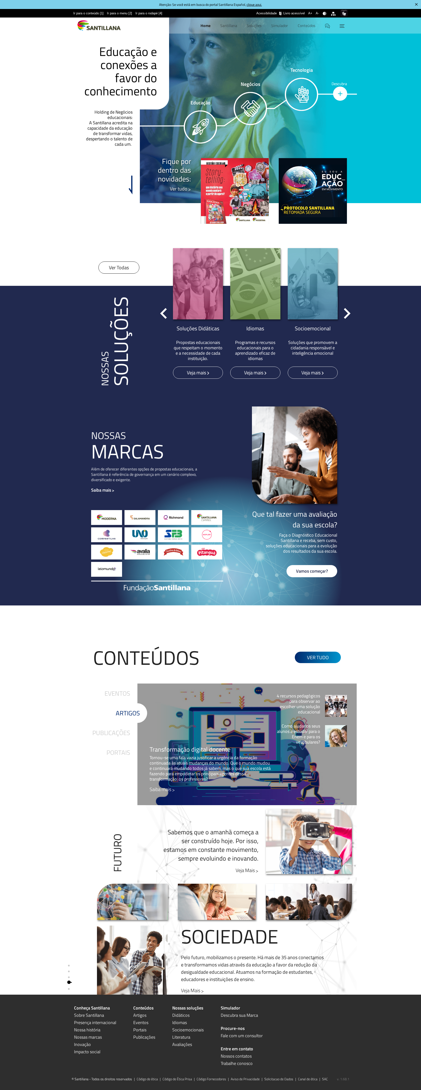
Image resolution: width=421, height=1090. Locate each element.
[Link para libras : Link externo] (344, 13)
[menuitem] (88, 13)
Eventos (117, 693)
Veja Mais (245, 870)
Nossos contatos (236, 1056)
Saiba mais (101, 490)
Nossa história (87, 1030)
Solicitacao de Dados (278, 1078)
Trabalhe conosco (237, 1063)
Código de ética (147, 1078)
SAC (325, 1078)
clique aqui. (254, 4)
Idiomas (179, 1022)
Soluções (254, 25)
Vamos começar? (312, 571)
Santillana (228, 25)
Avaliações (182, 1044)
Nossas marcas (88, 1037)
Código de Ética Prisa (177, 1078)
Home (205, 25)
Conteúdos (306, 25)
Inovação (82, 1044)
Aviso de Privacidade (245, 1078)
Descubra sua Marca (239, 1015)
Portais (118, 752)
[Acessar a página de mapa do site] (334, 10)
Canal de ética (307, 1078)
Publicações (111, 733)
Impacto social (87, 1051)
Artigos (128, 713)
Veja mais (197, 372)
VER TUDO (318, 657)
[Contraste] (325, 10)
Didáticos (181, 1015)
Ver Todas (119, 267)
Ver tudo (178, 188)
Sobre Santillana (89, 1015)
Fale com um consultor (242, 1035)
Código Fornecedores (211, 1078)
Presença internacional (95, 1022)
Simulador (279, 25)
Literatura (181, 1037)
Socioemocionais (188, 1030)
